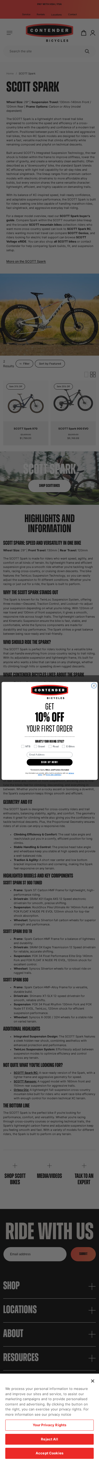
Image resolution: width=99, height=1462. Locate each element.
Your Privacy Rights (49, 1425)
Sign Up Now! (49, 762)
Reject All (49, 1439)
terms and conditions (53, 775)
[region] (49, 1418)
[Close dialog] (93, 685)
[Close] (92, 1381)
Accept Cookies (49, 1453)
